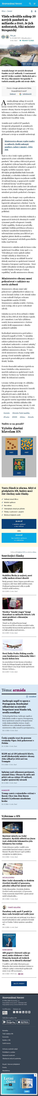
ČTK (11, 36)
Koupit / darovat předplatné (11, 1064)
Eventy (4, 1067)
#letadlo (31, 417)
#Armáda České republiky (21, 413)
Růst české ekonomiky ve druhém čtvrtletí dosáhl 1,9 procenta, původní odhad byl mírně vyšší (18, 883)
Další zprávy (19, 983)
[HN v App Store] (23, 1022)
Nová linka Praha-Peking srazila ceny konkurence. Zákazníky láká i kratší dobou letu (18, 656)
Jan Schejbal (30, 64)
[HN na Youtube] (29, 1012)
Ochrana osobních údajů (10, 1049)
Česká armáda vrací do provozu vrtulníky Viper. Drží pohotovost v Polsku (18, 740)
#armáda (7, 413)
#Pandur (6, 417)
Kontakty (5, 1030)
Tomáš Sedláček (14, 907)
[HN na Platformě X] (14, 1012)
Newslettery (6, 1070)
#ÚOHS (14, 417)
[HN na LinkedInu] (23, 1012)
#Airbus (22, 417)
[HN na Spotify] (26, 1012)
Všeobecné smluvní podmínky (11, 1058)
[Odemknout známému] (35, 11)
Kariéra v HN (6, 1040)
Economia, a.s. (15, 1000)
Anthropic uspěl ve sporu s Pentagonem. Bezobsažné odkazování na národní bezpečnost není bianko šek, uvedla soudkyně (16, 707)
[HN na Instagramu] (20, 1012)
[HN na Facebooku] (17, 1012)
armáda (19, 690)
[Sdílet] (32, 11)
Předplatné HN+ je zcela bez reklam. (26, 552)
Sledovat (13, 94)
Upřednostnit (27, 94)
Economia (5, 1037)
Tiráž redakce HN (7, 1034)
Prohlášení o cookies (8, 1052)
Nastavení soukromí (8, 1055)
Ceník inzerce (6, 1043)
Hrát (11, 452)
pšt (14, 36)
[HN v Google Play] (9, 1022)
